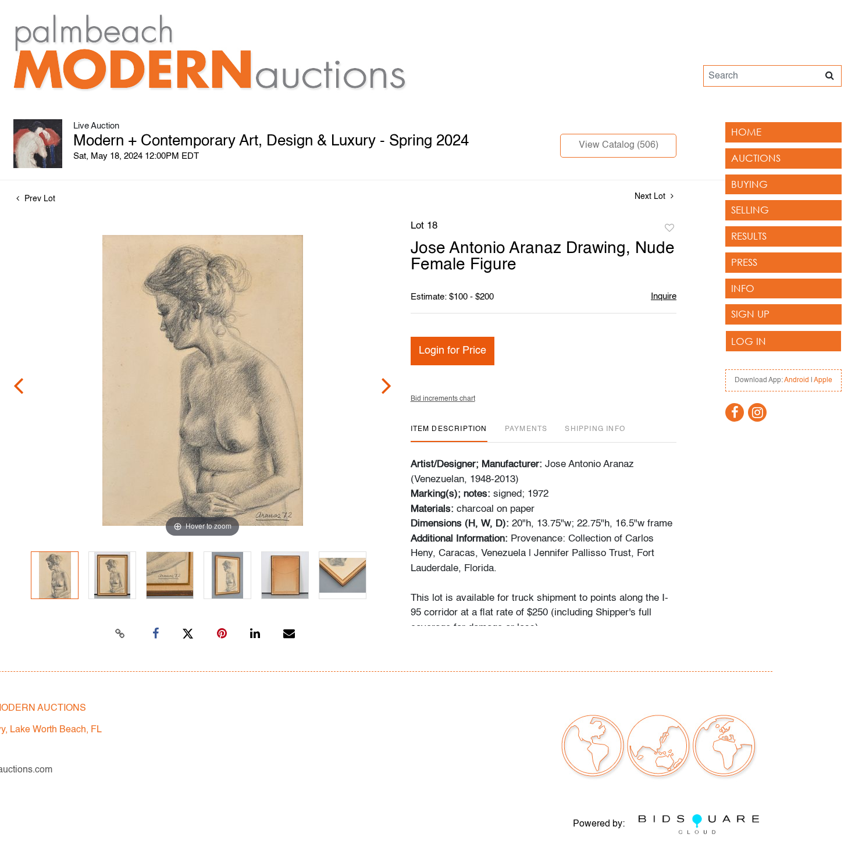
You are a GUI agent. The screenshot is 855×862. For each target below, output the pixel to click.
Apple (823, 380)
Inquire (663, 296)
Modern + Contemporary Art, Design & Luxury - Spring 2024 (271, 141)
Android (796, 380)
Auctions (756, 158)
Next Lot (651, 197)
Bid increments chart (443, 399)
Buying (749, 184)
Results (749, 236)
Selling (750, 210)
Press (744, 262)
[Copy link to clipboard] (120, 634)
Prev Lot (38, 199)
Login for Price (452, 350)
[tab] (449, 433)
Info (742, 288)
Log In (748, 341)
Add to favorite (669, 228)
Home (746, 132)
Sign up (750, 314)
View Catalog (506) (618, 145)
